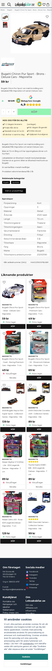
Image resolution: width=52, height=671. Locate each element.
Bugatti (9, 10)
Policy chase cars (11, 612)
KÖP (13, 326)
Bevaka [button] (13, 378)
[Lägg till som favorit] (44, 4)
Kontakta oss (9, 601)
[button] (39, 4)
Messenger (34, 584)
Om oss (29, 605)
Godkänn (26, 657)
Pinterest (33, 587)
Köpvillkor (30, 613)
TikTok (32, 581)
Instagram (33, 575)
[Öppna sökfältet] (9, 4)
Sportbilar (15, 182)
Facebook (33, 571)
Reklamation (9, 610)
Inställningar (26, 664)
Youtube (33, 578)
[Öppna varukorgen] (48, 4)
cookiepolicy (28, 643)
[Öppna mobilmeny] (3, 4)
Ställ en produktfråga (14, 191)
